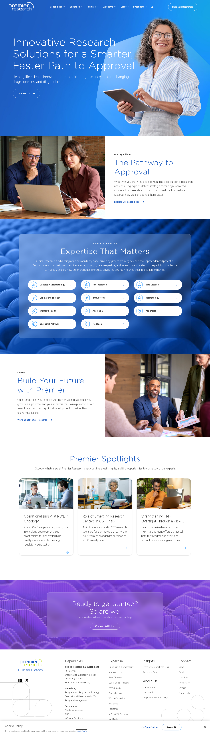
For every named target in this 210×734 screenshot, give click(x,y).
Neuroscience (100, 284)
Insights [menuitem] (91, 6)
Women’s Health (48, 310)
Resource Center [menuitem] (151, 672)
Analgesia (98, 310)
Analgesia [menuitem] (113, 703)
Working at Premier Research (32, 420)
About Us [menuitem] (108, 6)
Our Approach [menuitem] (150, 687)
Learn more (82, 731)
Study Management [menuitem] (75, 710)
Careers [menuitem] (125, 6)
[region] (105, 727)
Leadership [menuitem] (148, 692)
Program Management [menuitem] (76, 700)
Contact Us (25, 93)
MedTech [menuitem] (113, 719)
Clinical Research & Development (82, 666)
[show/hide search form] (152, 7)
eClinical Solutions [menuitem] (74, 718)
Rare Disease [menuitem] (115, 677)
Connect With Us (105, 626)
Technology (71, 706)
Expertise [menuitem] (75, 6)
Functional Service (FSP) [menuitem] (77, 682)
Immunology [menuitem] (115, 688)
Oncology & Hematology (52, 284)
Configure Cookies (149, 727)
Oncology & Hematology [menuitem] (121, 667)
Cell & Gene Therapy (50, 297)
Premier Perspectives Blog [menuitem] (156, 667)
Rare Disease (152, 284)
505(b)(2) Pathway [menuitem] (118, 714)
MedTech (97, 324)
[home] (35, 665)
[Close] (205, 727)
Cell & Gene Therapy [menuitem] (119, 682)
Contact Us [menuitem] (184, 693)
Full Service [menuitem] (71, 670)
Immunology (99, 297)
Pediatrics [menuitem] (113, 709)
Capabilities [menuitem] (56, 6)
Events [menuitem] (181, 672)
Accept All (171, 727)
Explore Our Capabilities (127, 202)
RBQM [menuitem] (68, 714)
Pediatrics (151, 310)
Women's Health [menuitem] (117, 698)
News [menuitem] (181, 667)
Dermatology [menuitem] (115, 693)
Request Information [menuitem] (182, 7)
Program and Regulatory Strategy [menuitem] (82, 692)
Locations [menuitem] (183, 677)
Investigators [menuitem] (140, 6)
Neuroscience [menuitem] (115, 672)
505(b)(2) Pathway (49, 324)
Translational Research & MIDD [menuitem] (80, 696)
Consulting (70, 688)
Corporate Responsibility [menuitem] (155, 697)
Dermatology (152, 297)
